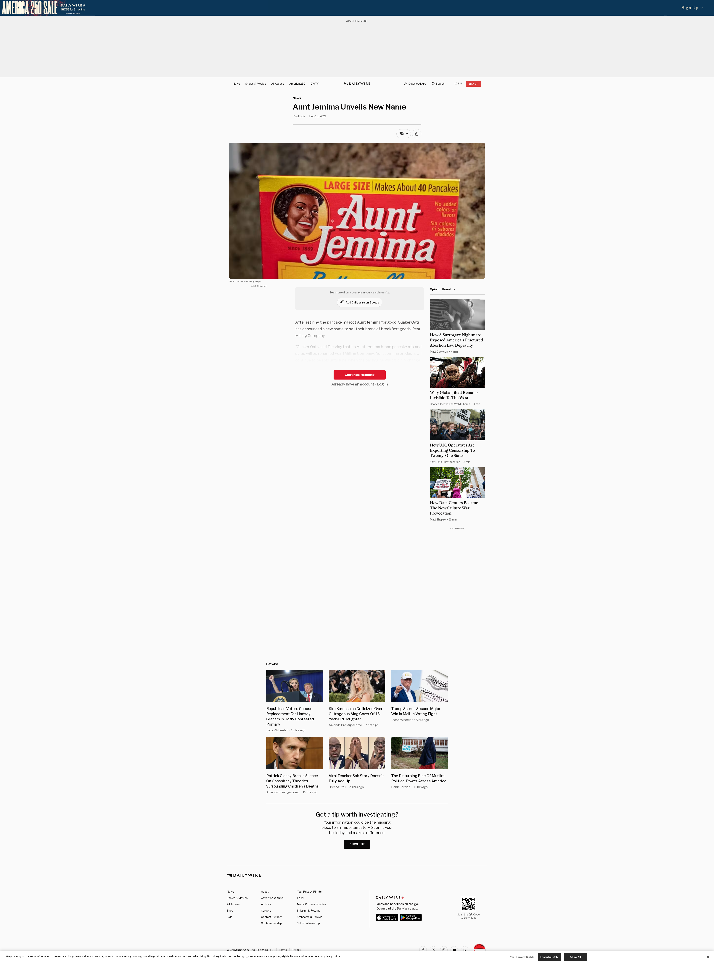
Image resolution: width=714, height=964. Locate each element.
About (265, 891)
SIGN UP (473, 83)
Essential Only (549, 956)
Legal (300, 897)
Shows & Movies (255, 83)
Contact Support (271, 916)
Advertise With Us (272, 897)
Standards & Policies (309, 916)
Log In (382, 384)
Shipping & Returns (308, 910)
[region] (357, 957)
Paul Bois (299, 116)
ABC (324, 367)
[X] (433, 950)
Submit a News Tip (308, 923)
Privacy (296, 949)
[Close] (708, 957)
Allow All (575, 956)
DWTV (315, 83)
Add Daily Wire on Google (362, 302)
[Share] (416, 133)
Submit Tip (357, 844)
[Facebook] (423, 950)
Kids (229, 916)
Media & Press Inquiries (311, 904)
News (236, 83)
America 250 (297, 83)
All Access (277, 83)
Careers (266, 910)
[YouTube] (454, 950)
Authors (266, 904)
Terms (283, 949)
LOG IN (458, 83)
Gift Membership (271, 923)
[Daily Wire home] (357, 84)
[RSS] (464, 950)
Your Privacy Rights (309, 891)
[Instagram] (444, 950)
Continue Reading (359, 375)
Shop (230, 910)
